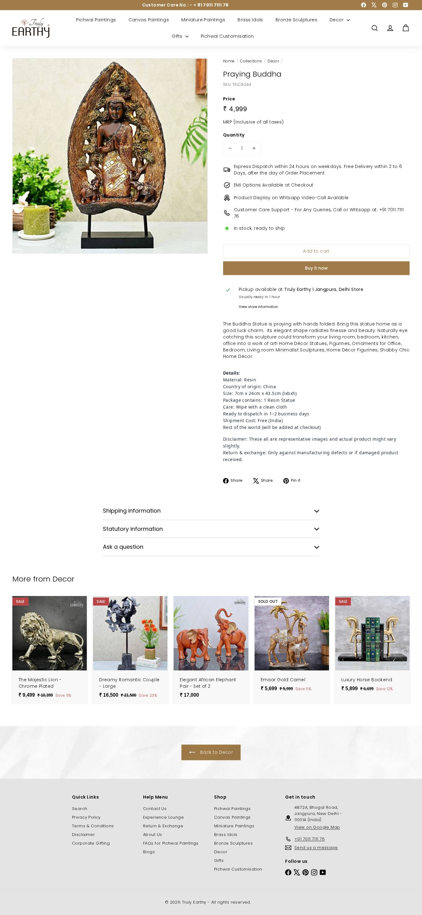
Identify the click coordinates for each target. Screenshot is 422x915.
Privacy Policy (86, 817)
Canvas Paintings (149, 20)
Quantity (233, 135)
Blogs (149, 852)
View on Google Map (317, 827)
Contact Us (155, 809)
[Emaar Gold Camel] (292, 647)
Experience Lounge (163, 817)
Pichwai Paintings (96, 20)
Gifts (178, 36)
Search (79, 809)
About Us (152, 834)
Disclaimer (83, 834)
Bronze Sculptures (296, 20)
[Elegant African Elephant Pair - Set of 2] (211, 650)
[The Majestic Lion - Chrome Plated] (49, 650)
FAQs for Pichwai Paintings (171, 843)
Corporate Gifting (91, 843)
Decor (337, 20)
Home (229, 61)
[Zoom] (110, 156)
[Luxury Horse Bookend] (372, 647)
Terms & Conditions (93, 826)
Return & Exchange (163, 826)
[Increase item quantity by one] (254, 148)
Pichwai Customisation (227, 36)
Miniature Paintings (203, 20)
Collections (251, 61)
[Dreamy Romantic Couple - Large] (130, 650)
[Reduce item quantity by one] (230, 148)
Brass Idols (250, 20)
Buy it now (316, 268)
